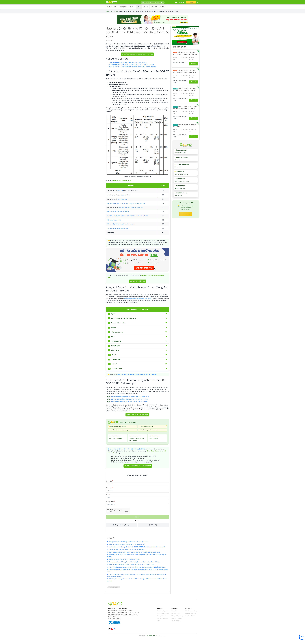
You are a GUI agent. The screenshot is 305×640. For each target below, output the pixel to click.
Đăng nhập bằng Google (122, 525)
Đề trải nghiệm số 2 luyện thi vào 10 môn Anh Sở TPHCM (129, 399)
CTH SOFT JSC (151, 635)
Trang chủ (109, 11)
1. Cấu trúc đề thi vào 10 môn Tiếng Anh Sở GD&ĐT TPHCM (128, 63)
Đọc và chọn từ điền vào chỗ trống (118, 211)
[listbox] (126, 7)
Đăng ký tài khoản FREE (137, 281)
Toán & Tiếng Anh (153, 438)
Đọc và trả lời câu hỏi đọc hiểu (116, 216)
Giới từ (138, 355)
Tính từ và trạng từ (138, 332)
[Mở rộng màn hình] (162, 2)
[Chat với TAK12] (302, 639)
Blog (158, 620)
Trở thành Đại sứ (176, 620)
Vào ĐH (120, 438)
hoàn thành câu (122, 199)
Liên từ (138, 328)
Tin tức (116, 11)
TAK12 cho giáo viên (163, 613)
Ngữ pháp (138, 438)
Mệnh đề (138, 364)
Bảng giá (173, 611)
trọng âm (124, 195)
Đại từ (138, 337)
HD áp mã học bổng (177, 616)
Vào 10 (115, 438)
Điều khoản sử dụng (191, 611)
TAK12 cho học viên (162, 611)
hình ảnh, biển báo (124, 207)
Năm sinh (109, 488)
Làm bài (193, 63)
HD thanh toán (175, 613)
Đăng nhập (154, 525)
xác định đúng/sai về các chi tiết (137, 216)
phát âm (120, 190)
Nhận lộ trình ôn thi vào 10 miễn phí (137, 414)
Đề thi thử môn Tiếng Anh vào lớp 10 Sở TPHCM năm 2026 (130, 396)
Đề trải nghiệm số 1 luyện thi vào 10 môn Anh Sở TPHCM (129, 401)
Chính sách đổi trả (176, 618)
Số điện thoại (110, 501)
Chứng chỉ (131, 438)
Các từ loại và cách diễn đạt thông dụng (138, 318)
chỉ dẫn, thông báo (137, 207)
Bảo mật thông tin (190, 613)
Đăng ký (191, 2)
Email (107, 495)
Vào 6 (110, 438)
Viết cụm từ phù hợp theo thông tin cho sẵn (120, 224)
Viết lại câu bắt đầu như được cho (117, 228)
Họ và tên (109, 481)
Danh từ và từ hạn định (138, 323)
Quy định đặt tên (190, 616)
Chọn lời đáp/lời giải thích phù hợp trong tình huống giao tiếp (126, 203)
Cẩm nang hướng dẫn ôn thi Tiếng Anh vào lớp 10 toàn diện (137, 374)
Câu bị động (138, 350)
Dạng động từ (138, 346)
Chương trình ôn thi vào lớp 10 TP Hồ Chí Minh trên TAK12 (126, 449)
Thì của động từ (138, 341)
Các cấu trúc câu (138, 369)
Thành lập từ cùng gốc (114, 220)
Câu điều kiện (138, 359)
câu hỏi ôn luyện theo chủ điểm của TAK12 (137, 298)
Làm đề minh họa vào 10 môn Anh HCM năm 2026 (137, 54)
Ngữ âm (138, 314)
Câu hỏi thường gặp (162, 618)
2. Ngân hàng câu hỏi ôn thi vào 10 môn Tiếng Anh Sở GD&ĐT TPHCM (131, 64)
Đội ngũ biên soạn (162, 616)
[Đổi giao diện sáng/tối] (198, 2)
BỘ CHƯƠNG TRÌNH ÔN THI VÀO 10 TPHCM (137, 466)
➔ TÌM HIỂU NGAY (185, 214)
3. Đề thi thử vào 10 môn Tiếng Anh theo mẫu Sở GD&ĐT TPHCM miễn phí (132, 66)
